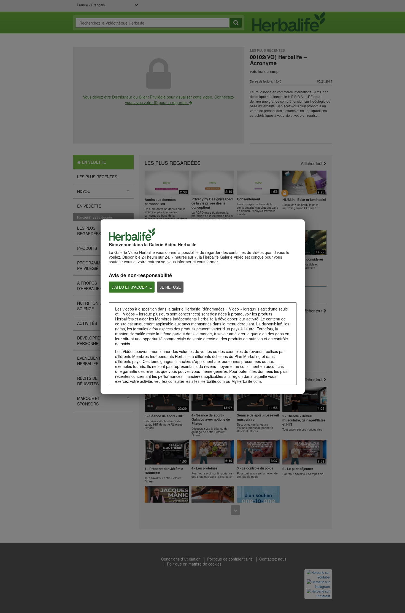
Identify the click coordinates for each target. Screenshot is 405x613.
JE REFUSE (170, 287)
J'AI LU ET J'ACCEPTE (132, 287)
